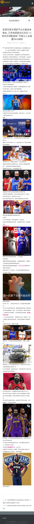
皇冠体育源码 (21, 265)
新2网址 (26, 523)
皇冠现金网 (18, 523)
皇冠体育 (14, 523)
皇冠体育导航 (9, 523)
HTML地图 (26, 521)
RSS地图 (22, 521)
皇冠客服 (22, 523)
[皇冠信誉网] (5, 1)
